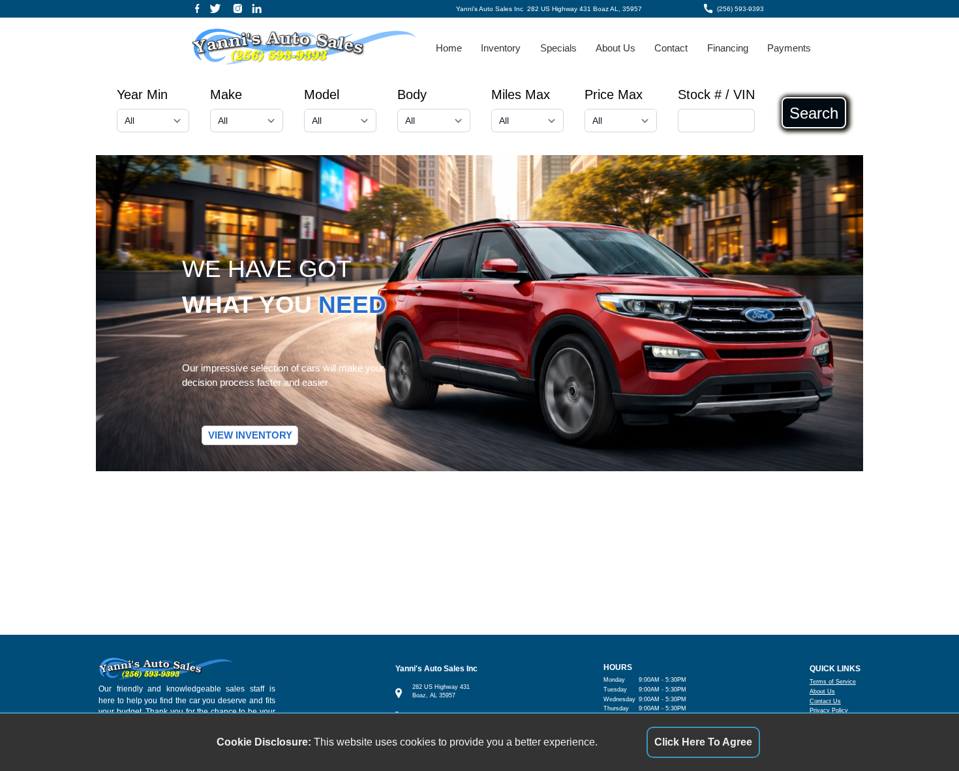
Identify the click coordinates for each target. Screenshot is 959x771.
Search (813, 113)
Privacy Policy (829, 710)
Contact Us (825, 701)
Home (449, 48)
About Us (615, 48)
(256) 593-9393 (740, 8)
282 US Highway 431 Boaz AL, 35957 (584, 8)
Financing (727, 48)
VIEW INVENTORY (250, 435)
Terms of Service (833, 681)
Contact (671, 48)
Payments (789, 48)
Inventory (501, 48)
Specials (558, 48)
